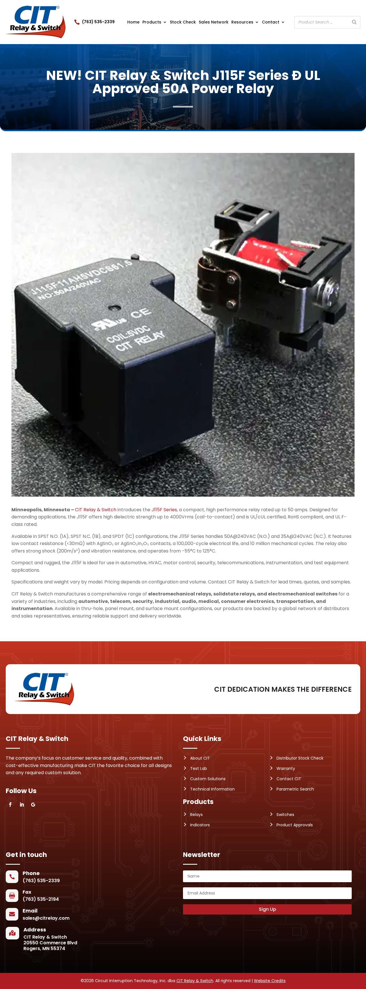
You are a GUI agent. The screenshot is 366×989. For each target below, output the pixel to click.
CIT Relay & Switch (95, 509)
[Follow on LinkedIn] (21, 804)
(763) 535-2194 (41, 899)
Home (133, 22)
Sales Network (213, 22)
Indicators (200, 825)
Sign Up (267, 909)
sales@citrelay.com (46, 918)
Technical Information (212, 789)
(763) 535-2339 (98, 22)
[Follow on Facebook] (10, 804)
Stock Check (183, 22)
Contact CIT (289, 779)
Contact (270, 22)
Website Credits (270, 981)
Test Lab (198, 768)
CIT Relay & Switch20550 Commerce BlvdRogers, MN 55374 (50, 943)
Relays (196, 814)
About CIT (200, 758)
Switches (285, 814)
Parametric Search (295, 789)
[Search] (354, 22)
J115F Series (164, 509)
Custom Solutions (208, 779)
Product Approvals (295, 825)
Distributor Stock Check (300, 758)
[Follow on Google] (33, 804)
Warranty (286, 768)
